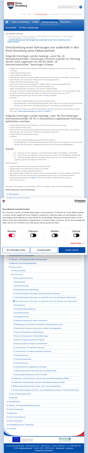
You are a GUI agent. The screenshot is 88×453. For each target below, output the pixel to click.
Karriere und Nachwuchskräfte (71, 14)
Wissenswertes (20, 282)
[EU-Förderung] (23, 439)
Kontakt (23, 14)
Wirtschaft (10, 28)
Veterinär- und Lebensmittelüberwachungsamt (24, 405)
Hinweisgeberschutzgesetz (44, 450)
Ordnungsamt (68, 36)
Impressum (69, 448)
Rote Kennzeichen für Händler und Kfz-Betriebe (31, 343)
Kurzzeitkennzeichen (22, 316)
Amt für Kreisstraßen (16, 421)
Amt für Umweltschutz (16, 409)
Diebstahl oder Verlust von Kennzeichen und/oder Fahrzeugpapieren (38, 328)
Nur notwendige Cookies (16, 250)
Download (14, 398)
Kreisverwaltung (49, 22)
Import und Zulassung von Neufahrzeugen (29, 332)
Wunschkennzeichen (22, 286)
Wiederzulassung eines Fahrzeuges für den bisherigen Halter (36, 371)
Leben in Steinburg (20, 22)
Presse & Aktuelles (41, 14)
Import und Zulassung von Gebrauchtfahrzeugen (31, 336)
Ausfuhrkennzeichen (22, 313)
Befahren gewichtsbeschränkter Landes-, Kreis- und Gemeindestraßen (37, 386)
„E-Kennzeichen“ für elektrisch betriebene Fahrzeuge (33, 351)
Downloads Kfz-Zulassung (24, 278)
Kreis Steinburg (13, 36)
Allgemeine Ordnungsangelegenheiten (24, 263)
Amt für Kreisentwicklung (17, 417)
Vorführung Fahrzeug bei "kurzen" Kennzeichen (31, 320)
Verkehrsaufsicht (16, 38)
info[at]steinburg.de (25, 448)
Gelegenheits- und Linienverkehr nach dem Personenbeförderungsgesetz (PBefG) (41, 378)
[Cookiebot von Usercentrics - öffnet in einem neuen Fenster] (76, 201)
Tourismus (65, 22)
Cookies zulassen (72, 250)
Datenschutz (60, 448)
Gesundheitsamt (14, 401)
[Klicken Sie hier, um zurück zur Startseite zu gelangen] (7, 22)
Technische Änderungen (23, 359)
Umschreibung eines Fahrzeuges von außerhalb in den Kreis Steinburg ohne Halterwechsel (46, 301)
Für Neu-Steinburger (29, 28)
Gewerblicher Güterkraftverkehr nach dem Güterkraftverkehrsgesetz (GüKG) (39, 382)
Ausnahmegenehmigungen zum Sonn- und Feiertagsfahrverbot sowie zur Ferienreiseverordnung (46, 390)
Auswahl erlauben (44, 250)
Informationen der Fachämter (49, 36)
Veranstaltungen (54, 14)
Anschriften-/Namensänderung (25, 309)
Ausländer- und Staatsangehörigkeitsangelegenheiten (29, 259)
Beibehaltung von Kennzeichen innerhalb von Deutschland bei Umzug (38, 324)
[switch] (33, 235)
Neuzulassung (20, 305)
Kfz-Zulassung (30, 38)
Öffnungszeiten (14, 194)
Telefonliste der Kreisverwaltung (19, 198)
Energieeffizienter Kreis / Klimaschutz (21, 425)
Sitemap (30, 14)
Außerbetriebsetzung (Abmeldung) (27, 289)
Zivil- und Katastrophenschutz (21, 394)
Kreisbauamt (13, 413)
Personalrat (12, 428)
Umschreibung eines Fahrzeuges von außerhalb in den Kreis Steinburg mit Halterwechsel (45, 297)
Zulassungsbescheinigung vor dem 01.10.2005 (34, 111)
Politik (35, 22)
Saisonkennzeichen (21, 355)
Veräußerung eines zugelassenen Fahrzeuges (30, 367)
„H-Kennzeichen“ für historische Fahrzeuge (29, 347)
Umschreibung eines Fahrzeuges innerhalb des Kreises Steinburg (37, 293)
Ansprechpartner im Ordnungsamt (22, 255)
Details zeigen (76, 243)
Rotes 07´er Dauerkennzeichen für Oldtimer (30, 340)
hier (18, 80)
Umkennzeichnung (21, 363)
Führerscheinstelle (19, 270)
